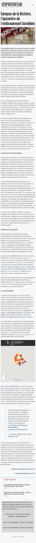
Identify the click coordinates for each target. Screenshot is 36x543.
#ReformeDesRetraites (20, 425)
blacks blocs (15, 386)
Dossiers (6, 488)
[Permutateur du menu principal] (32, 5)
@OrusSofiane (30, 469)
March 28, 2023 (13, 436)
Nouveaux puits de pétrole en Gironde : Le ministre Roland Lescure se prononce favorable (17, 493)
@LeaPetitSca (31, 473)
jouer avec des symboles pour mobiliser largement (18, 267)
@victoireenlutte (17, 312)
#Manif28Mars (13, 427)
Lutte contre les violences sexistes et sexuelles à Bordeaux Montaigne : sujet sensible (17, 485)
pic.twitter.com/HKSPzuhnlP (17, 429)
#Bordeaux (11, 418)
